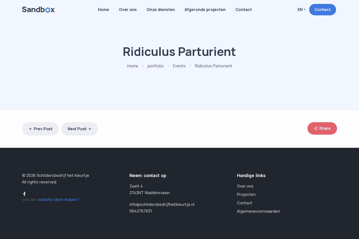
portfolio (156, 66)
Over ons (128, 9)
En (300, 9)
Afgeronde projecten (205, 9)
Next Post (77, 128)
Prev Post (43, 128)
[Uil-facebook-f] (24, 193)
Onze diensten (161, 9)
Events (179, 66)
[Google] (32, 193)
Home (103, 9)
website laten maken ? (58, 199)
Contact (243, 9)
